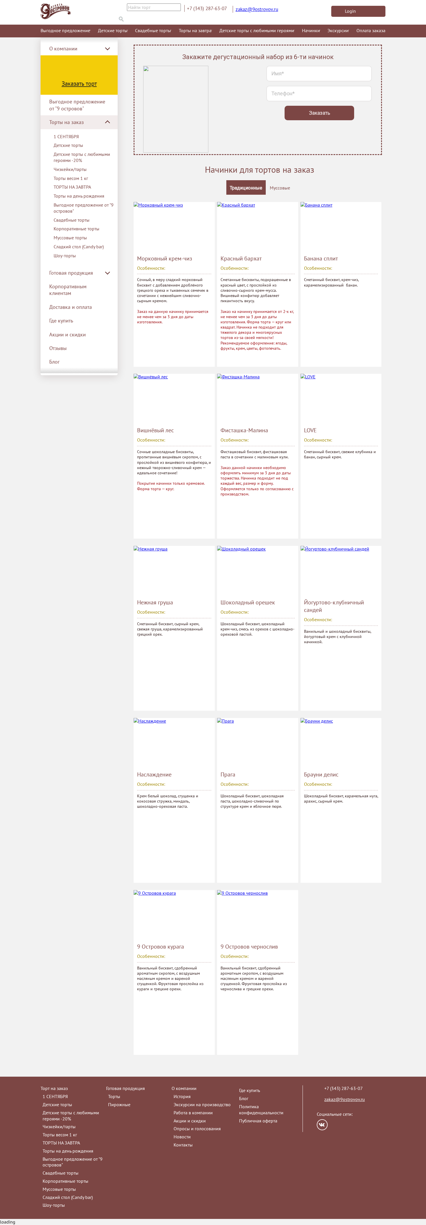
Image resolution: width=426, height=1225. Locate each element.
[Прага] (257, 742)
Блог (54, 361)
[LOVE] (341, 398)
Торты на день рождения (79, 196)
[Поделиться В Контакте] (322, 1124)
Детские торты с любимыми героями (256, 30)
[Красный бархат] (257, 226)
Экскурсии (338, 30)
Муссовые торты (70, 237)
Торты (114, 1096)
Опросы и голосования (197, 1128)
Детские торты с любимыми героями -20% (82, 157)
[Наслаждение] (174, 742)
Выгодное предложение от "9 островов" (77, 105)
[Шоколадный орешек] (257, 570)
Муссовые (280, 188)
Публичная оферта (258, 1121)
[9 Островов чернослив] (257, 914)
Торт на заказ (54, 1088)
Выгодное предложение (65, 30)
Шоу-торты (65, 255)
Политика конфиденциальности (261, 1109)
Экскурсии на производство (202, 1104)
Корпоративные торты (76, 228)
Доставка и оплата (70, 307)
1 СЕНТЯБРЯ (66, 136)
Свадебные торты (153, 30)
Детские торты (113, 30)
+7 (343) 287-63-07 (207, 8)
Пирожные (119, 1104)
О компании (184, 1088)
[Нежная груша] (174, 570)
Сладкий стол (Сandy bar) (79, 246)
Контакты (183, 1145)
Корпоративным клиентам (68, 289)
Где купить (61, 320)
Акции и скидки (67, 334)
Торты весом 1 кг (71, 178)
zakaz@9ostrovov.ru (257, 9)
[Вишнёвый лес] (174, 398)
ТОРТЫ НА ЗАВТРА (72, 187)
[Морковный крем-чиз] (174, 226)
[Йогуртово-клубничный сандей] (341, 570)
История (182, 1096)
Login (350, 11)
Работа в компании (193, 1112)
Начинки (311, 30)
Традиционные (246, 188)
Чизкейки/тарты (70, 169)
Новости (182, 1137)
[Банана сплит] (341, 226)
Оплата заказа (370, 30)
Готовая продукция (125, 1088)
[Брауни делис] (341, 742)
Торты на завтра (195, 30)
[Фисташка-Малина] (257, 398)
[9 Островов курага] (174, 914)
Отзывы (58, 348)
